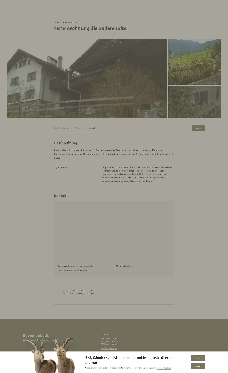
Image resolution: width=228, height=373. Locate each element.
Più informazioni (164, 368)
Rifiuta (198, 366)
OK (198, 358)
